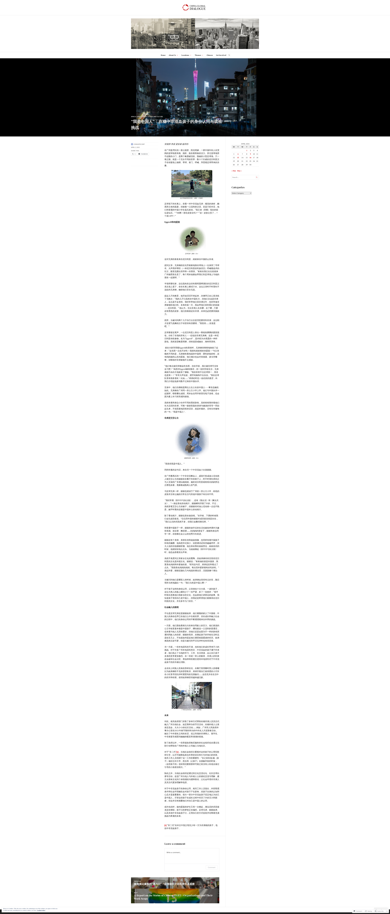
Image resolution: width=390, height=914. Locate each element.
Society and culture (155, 116)
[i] (177, 751)
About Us (172, 55)
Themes (198, 55)
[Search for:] (245, 177)
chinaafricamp (139, 144)
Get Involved (221, 55)
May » (239, 171)
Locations (185, 55)
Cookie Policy (41, 910)
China (138, 116)
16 (250, 157)
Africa (133, 116)
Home (163, 55)
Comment (211, 867)
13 (238, 157)
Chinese (210, 55)
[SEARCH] (229, 55)
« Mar (234, 171)
